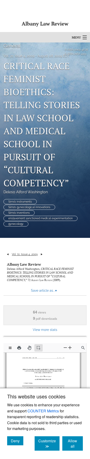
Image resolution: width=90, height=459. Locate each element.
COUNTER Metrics (43, 411)
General (11, 46)
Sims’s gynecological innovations (29, 207)
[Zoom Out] (65, 348)
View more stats (45, 330)
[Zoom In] (70, 348)
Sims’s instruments (20, 201)
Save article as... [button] (44, 290)
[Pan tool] (29, 348)
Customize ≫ (49, 443)
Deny (17, 440)
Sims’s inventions (19, 212)
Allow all (75, 443)
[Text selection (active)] (38, 348)
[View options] (10, 347)
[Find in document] (83, 348)
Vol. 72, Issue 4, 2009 (18, 56)
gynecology (16, 224)
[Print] (19, 348)
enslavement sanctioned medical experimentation (40, 218)
